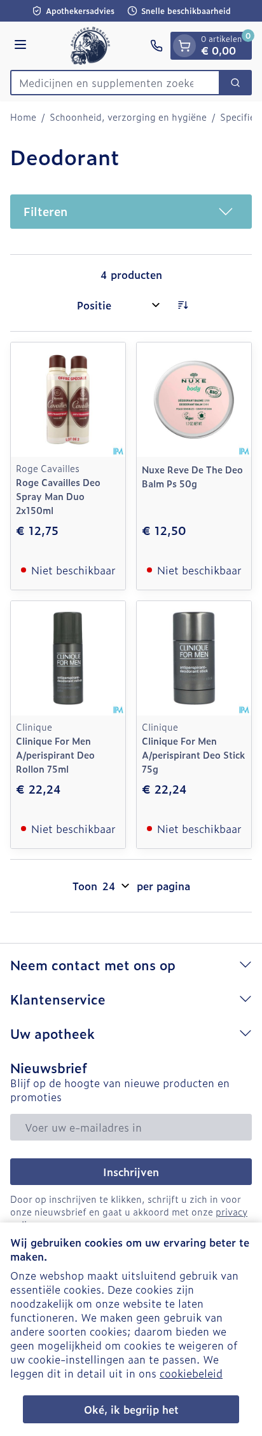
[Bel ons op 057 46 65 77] (156, 45)
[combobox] (115, 82)
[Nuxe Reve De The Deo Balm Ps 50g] (194, 399)
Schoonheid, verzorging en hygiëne (128, 117)
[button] (131, 211)
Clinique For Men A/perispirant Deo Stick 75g (193, 754)
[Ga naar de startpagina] (90, 46)
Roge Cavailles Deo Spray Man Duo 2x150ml (58, 496)
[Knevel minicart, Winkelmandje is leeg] (184, 45)
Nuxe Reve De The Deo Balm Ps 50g (192, 476)
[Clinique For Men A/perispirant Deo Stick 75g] (194, 658)
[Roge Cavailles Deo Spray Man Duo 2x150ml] (68, 399)
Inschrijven (131, 1171)
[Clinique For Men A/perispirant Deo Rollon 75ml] (68, 658)
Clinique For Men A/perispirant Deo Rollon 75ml (55, 754)
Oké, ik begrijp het (131, 1409)
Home (23, 117)
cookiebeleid (191, 1373)
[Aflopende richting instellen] (182, 305)
